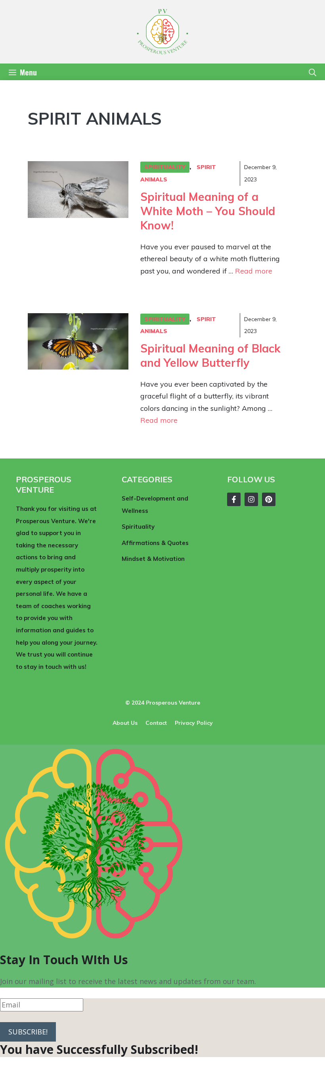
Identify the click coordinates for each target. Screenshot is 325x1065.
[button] (312, 72)
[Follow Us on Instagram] (251, 499)
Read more (253, 270)
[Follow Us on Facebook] (234, 499)
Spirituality (164, 167)
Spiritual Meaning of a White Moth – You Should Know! (207, 211)
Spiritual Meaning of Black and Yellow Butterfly (210, 355)
